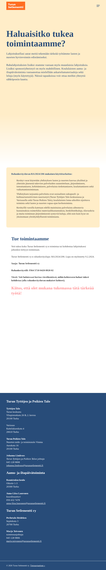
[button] (98, 5)
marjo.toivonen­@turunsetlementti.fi (24, 541)
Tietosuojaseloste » (37, 566)
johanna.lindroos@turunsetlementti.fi (24, 465)
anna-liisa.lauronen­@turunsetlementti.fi (26, 503)
